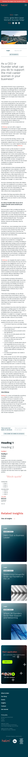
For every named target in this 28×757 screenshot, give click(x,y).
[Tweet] (13, 23)
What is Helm (5, 693)
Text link (3, 496)
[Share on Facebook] (16, 23)
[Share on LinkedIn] (19, 23)
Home (11, 15)
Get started (4, 709)
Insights (16, 15)
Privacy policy (4, 714)
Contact (3, 706)
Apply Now (22, 721)
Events (3, 699)
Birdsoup (5, 127)
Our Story (4, 696)
